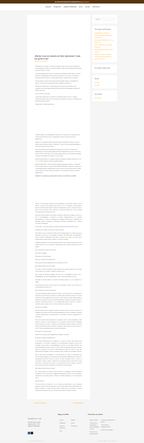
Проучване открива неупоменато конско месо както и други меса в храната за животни (103, 57)
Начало (48, 6)
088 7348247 (85, 1)
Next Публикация (78, 403)
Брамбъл (63, 205)
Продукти (57, 6)
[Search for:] (104, 19)
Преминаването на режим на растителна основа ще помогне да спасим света (103, 35)
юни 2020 (96, 85)
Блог (80, 6)
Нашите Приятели (70, 6)
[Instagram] (32, 433)
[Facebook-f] (29, 433)
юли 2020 (96, 82)
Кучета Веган (37, 61)
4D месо (37, 161)
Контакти (96, 6)
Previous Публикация (39, 403)
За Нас (87, 6)
